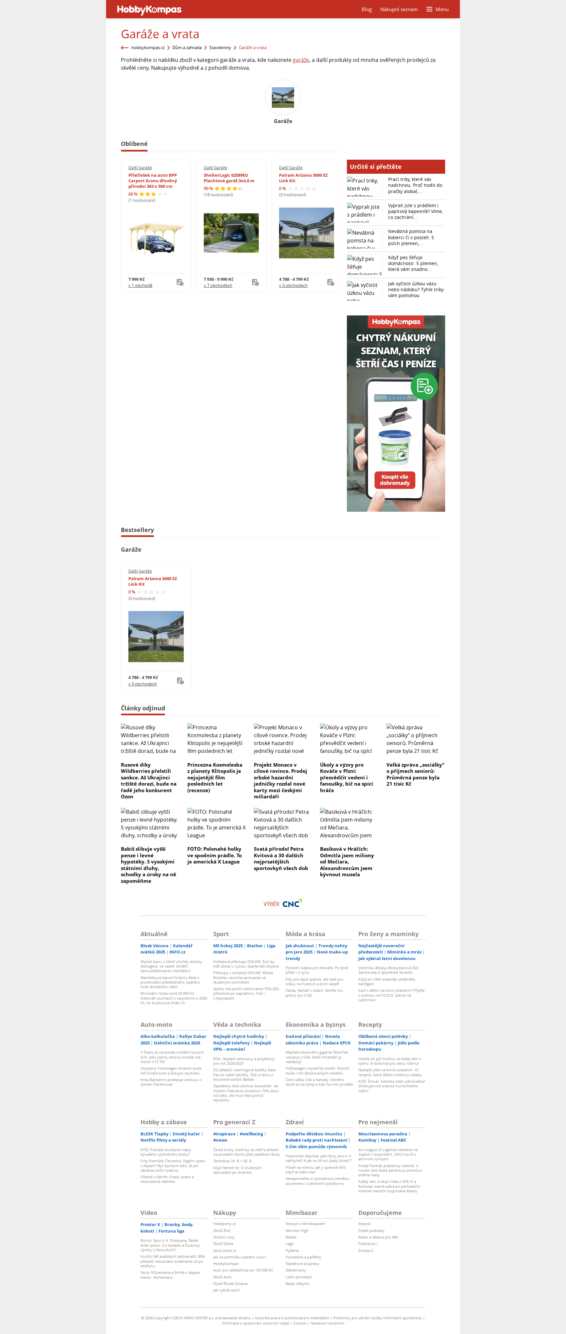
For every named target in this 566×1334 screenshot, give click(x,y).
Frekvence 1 (368, 1243)
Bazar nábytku (298, 1283)
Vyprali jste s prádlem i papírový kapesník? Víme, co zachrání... (415, 211)
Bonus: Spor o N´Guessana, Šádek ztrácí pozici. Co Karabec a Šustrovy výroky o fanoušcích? (170, 1245)
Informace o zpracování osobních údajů (255, 1323)
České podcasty (371, 1230)
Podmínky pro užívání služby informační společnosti (377, 1317)
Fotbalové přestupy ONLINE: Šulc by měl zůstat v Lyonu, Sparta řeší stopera (246, 964)
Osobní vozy (224, 1237)
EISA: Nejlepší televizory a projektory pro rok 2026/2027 (244, 1061)
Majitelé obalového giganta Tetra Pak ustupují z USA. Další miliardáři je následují (317, 1057)
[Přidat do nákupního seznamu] (180, 282)
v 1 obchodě (140, 285)
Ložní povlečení (299, 1276)
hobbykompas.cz (148, 47)
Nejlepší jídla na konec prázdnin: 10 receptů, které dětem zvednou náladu (390, 1072)
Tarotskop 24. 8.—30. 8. (232, 1160)
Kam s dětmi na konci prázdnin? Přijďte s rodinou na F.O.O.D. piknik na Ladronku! (391, 995)
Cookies (300, 1323)
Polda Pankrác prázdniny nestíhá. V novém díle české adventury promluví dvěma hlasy (390, 1170)
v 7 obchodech (218, 285)
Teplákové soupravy (302, 1263)
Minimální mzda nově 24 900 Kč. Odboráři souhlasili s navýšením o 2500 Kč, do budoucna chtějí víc (174, 998)
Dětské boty (296, 1270)
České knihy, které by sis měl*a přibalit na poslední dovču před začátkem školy (246, 1152)
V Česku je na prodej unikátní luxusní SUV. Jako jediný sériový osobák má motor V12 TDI (172, 1057)
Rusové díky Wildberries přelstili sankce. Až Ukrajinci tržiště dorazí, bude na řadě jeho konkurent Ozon (149, 780)
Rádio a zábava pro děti (378, 1237)
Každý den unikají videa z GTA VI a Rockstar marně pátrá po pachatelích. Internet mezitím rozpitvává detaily (389, 1186)
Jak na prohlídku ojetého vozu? (239, 1256)
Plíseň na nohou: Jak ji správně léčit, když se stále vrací (316, 1169)
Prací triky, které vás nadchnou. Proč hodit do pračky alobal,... (415, 185)
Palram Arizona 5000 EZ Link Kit (303, 178)
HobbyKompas (225, 1263)
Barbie (291, 1237)
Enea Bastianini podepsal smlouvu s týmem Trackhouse (171, 1082)
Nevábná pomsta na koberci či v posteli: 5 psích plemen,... (411, 237)
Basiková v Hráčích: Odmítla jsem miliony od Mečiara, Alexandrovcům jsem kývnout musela (347, 861)
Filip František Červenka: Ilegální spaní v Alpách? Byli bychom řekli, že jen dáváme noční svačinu (173, 1165)
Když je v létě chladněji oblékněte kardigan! (386, 981)
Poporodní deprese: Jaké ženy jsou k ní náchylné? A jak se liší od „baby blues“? (318, 1158)
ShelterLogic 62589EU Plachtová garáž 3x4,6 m (229, 178)
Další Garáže (140, 167)
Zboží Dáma (223, 1243)
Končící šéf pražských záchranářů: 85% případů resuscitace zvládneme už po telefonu (173, 1261)
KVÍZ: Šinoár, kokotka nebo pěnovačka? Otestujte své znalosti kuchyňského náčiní (391, 1086)
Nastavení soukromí (327, 1323)
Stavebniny (220, 47)
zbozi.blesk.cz (224, 1250)
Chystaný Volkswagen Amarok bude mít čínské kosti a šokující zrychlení (171, 1070)
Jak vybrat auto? (226, 1290)
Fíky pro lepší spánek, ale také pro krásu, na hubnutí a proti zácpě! (314, 981)
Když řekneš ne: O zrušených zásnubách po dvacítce (237, 1170)
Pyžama (292, 1250)
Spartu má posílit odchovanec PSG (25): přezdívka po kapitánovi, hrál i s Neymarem (246, 993)
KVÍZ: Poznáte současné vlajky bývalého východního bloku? (166, 1152)
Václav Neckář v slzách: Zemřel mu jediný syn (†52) (314, 992)
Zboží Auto (222, 1276)
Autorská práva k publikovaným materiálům (292, 1317)
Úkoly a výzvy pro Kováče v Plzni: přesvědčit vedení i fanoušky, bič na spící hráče (346, 777)
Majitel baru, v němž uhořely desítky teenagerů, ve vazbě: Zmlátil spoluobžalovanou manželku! (171, 966)
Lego (290, 1243)
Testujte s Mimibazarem (305, 1223)
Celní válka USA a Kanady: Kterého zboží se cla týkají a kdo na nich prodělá (319, 1082)
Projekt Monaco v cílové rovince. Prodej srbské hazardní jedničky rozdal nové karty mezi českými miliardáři (280, 780)
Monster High (297, 1230)
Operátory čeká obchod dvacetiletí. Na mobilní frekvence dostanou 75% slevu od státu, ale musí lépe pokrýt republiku (246, 1092)
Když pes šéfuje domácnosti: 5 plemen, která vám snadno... (413, 263)
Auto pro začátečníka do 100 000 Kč (243, 1270)
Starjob (364, 1223)
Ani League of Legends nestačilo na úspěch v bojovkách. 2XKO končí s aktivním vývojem (388, 1154)
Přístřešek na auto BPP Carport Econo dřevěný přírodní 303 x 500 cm (152, 180)
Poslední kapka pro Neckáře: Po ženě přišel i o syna (317, 970)
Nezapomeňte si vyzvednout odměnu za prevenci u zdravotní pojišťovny (317, 1180)
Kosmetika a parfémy (303, 1256)
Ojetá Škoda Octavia (230, 1283)
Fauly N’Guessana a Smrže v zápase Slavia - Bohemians (170, 1274)
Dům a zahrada (187, 47)
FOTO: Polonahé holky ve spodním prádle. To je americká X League (214, 855)
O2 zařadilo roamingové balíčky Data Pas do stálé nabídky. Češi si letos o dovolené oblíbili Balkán (244, 1074)
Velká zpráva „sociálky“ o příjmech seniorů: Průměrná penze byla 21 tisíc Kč (415, 774)
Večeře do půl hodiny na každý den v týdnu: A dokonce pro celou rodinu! (389, 1061)
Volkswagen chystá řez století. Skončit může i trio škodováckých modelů (317, 1070)
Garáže (131, 549)
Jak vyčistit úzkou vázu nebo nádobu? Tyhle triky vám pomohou (415, 289)
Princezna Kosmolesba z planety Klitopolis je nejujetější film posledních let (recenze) (214, 777)
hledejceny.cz (224, 1223)
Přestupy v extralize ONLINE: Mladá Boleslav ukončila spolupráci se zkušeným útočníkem (243, 977)
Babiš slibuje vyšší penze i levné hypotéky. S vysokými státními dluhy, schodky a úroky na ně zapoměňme (148, 864)
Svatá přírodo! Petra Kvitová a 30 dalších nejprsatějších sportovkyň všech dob (281, 858)
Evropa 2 (365, 1250)
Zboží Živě (221, 1230)
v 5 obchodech (293, 285)
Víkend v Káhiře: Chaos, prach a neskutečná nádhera (167, 1179)
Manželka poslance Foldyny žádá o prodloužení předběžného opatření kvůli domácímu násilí (170, 982)
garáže (301, 59)
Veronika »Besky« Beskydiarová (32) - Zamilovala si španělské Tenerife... (389, 970)
